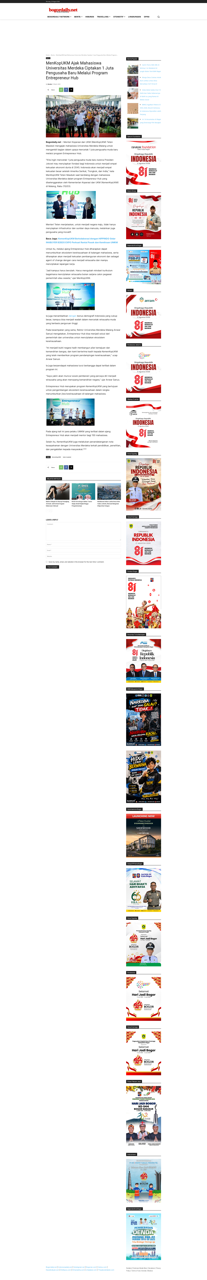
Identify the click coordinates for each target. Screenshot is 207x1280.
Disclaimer (151, 1268)
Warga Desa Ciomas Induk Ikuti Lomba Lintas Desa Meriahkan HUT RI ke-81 (150, 80)
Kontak (143, 1271)
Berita (53, 55)
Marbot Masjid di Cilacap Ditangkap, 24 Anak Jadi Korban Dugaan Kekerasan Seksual (57, 504)
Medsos (150, 1271)
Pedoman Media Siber (139, 1268)
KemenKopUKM (56, 457)
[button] (158, 16)
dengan (72, 316)
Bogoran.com (91, 1267)
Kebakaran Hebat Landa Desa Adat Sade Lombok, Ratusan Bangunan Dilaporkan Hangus (108, 504)
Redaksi (128, 1268)
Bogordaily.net (51, 1267)
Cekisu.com (102, 1267)
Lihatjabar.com (91, 1270)
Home (48, 55)
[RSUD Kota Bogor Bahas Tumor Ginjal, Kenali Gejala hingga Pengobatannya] (83, 491)
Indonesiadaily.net (65, 1267)
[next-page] (50, 510)
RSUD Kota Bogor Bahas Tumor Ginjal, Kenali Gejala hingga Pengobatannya (82, 504)
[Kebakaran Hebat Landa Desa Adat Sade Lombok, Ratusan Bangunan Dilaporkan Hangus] (109, 491)
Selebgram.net (79, 1267)
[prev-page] (47, 510)
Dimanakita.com (78, 1270)
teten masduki (67, 457)
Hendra (50, 84)
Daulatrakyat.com (52, 1270)
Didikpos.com (65, 1270)
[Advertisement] (103, 35)
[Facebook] (66, 90)
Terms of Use (135, 1271)
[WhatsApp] (61, 90)
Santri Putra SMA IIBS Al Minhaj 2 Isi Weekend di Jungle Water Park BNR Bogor (150, 68)
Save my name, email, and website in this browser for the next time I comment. (76, 562)
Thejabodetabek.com (106, 1270)
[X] (71, 90)
